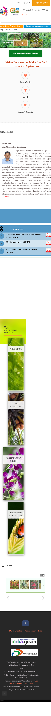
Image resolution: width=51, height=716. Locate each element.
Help (40, 631)
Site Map (18, 631)
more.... (8, 196)
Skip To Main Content (8, 30)
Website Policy (30, 631)
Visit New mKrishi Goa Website (25, 53)
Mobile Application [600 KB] (18, 242)
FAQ (11, 631)
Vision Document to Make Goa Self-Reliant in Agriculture (26, 64)
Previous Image (8, 597)
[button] (4, 43)
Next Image (43, 597)
